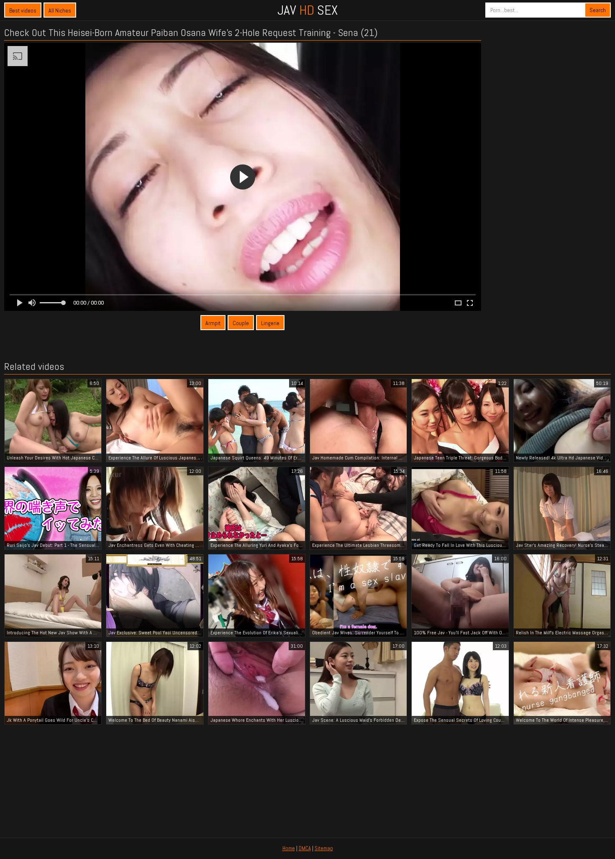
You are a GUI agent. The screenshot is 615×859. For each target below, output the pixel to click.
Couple (241, 323)
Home (288, 848)
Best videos (22, 10)
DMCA (305, 848)
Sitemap (324, 848)
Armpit (212, 323)
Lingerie (270, 323)
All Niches (60, 10)
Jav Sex (307, 10)
